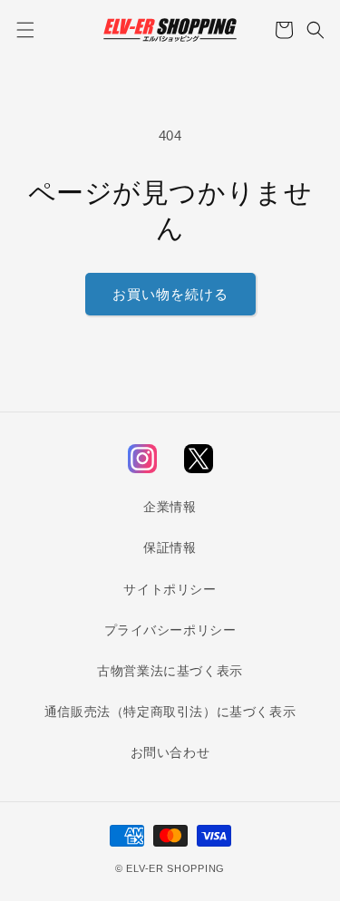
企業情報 (169, 506)
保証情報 (169, 547)
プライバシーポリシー (170, 630)
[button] (25, 30)
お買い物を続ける (170, 294)
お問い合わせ (170, 752)
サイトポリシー (169, 589)
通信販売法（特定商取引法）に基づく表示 (170, 711)
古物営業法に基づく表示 (170, 671)
